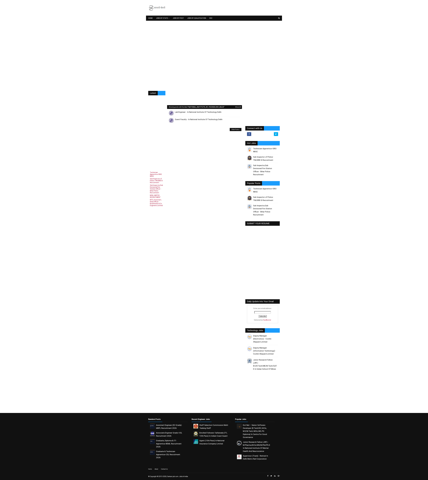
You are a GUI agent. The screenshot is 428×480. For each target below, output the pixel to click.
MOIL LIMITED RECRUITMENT (155, 196)
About (156, 469)
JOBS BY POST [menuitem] (178, 18)
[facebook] (249, 134)
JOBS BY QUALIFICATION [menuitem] (196, 18)
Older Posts (235, 129)
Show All (238, 107)
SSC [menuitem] (210, 18)
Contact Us (164, 469)
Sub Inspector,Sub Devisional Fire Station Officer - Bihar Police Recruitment (156, 189)
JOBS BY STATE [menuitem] (162, 18)
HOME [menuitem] (150, 18)
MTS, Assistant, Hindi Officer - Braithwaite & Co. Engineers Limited (156, 202)
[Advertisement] (239, 8)
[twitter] (276, 134)
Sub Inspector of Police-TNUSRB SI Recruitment (156, 180)
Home (150, 469)
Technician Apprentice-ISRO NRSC (156, 174)
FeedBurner (267, 320)
